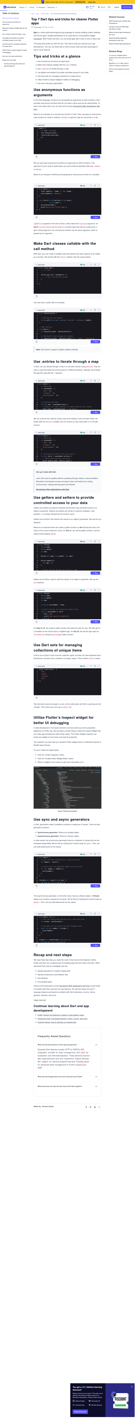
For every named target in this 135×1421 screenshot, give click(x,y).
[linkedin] (95, 1107)
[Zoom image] (67, 788)
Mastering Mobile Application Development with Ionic (118, 39)
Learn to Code (45, 13)
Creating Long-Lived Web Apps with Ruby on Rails (119, 28)
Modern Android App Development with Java (120, 33)
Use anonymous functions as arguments (11, 23)
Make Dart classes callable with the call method (14, 29)
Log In (116, 7)
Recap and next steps (9, 60)
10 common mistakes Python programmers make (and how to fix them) (120, 57)
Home (32, 13)
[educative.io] (10, 7)
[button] (38, 128)
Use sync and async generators (12, 56)
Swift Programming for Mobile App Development (119, 22)
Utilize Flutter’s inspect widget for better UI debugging (14, 51)
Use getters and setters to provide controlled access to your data (13, 39)
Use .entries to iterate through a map (13, 34)
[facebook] (86, 1107)
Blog (37, 13)
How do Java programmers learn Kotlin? (119, 70)
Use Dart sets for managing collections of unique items (14, 45)
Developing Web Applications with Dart (74, 985)
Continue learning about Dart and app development (14, 65)
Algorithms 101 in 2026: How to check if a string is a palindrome (119, 64)
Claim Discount (80, 1412)
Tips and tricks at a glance (10, 18)
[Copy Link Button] (99, 1107)
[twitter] (90, 1107)
